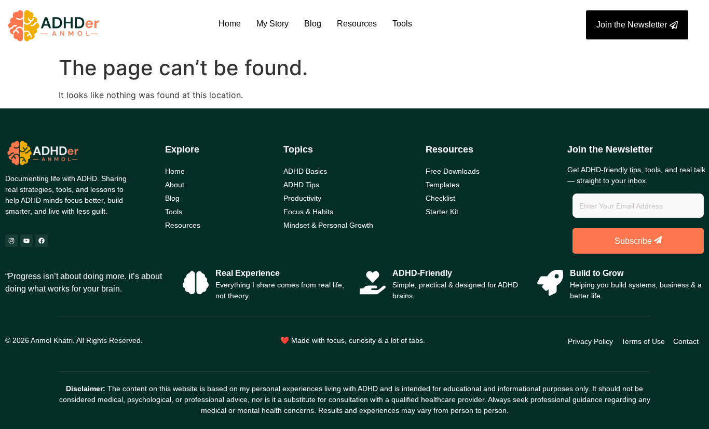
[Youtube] (26, 240)
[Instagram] (11, 240)
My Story (272, 23)
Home (230, 23)
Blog (312, 23)
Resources (357, 23)
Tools (402, 23)
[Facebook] (41, 240)
